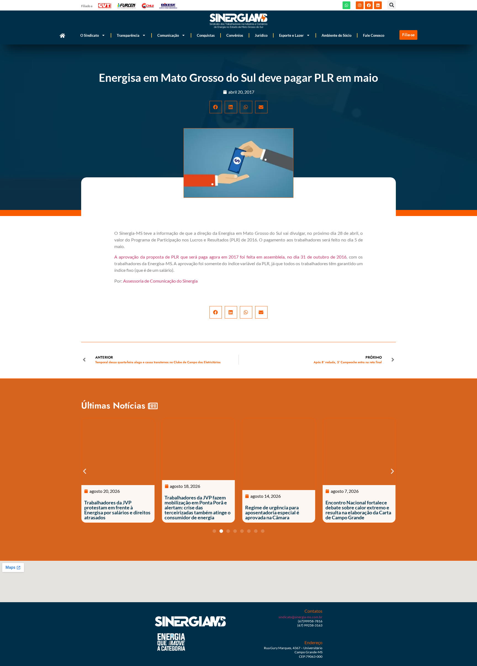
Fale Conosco (373, 35)
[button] (391, 5)
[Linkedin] (378, 5)
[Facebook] (369, 5)
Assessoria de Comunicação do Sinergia (160, 280)
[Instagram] (360, 5)
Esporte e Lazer (291, 35)
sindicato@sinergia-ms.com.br (300, 617)
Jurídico (261, 35)
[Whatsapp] (346, 5)
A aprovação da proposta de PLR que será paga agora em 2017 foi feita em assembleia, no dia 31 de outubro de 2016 (230, 256)
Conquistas (206, 35)
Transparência (128, 35)
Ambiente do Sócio (336, 35)
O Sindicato (89, 35)
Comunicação (168, 35)
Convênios (234, 35)
